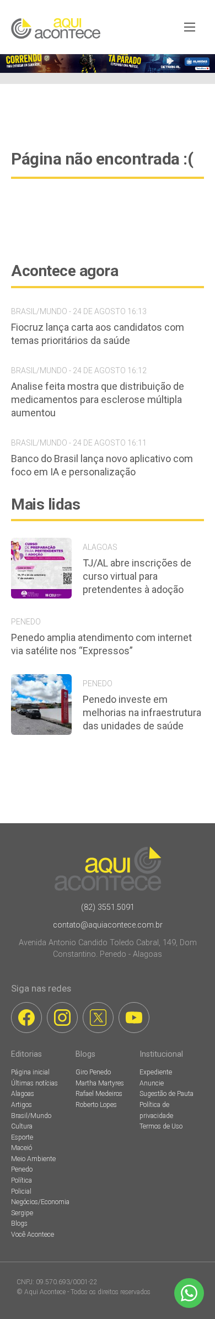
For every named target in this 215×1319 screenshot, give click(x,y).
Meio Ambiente (33, 1159)
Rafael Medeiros (99, 1094)
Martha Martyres (100, 1083)
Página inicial (30, 1072)
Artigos (21, 1105)
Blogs (19, 1223)
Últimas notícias (34, 1083)
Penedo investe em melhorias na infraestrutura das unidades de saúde (142, 712)
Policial (21, 1191)
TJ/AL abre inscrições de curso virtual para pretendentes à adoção (137, 576)
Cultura (22, 1126)
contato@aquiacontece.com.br (108, 925)
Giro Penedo (93, 1072)
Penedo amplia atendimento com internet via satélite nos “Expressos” (101, 644)
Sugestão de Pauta (166, 1094)
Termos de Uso (160, 1126)
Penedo (22, 1169)
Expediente (155, 1072)
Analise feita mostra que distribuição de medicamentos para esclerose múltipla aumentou (97, 399)
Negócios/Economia (40, 1202)
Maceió (21, 1148)
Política (21, 1180)
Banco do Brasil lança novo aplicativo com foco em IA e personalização (102, 465)
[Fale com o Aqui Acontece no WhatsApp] (189, 1293)
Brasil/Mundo (31, 1116)
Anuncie (151, 1083)
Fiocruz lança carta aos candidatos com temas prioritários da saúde (97, 333)
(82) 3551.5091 (108, 907)
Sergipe (22, 1213)
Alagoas (22, 1094)
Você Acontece (32, 1234)
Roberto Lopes (96, 1105)
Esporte (22, 1137)
